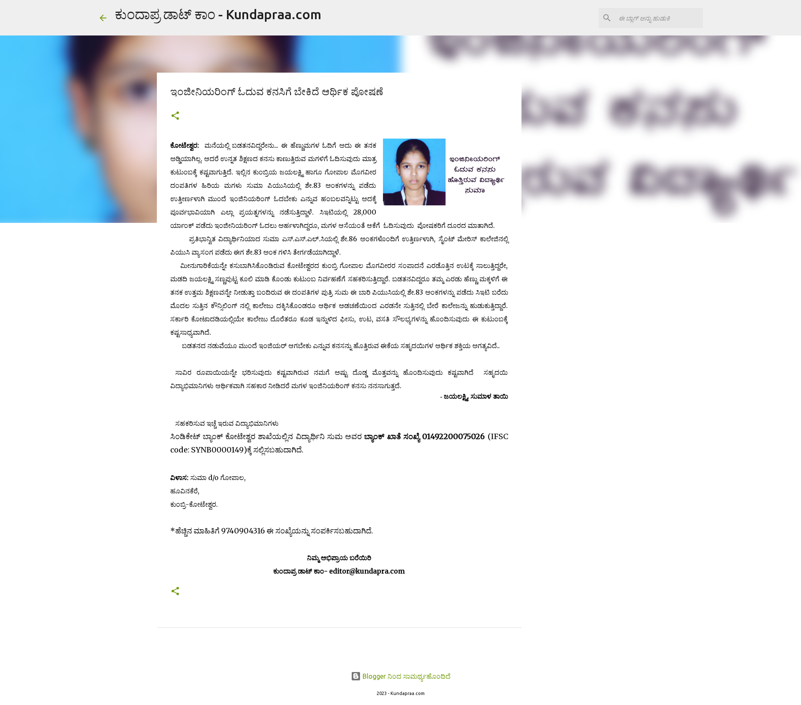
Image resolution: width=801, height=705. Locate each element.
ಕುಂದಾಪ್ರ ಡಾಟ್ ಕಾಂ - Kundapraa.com (218, 14)
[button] (175, 116)
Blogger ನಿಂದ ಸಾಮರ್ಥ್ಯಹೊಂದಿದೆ (406, 676)
